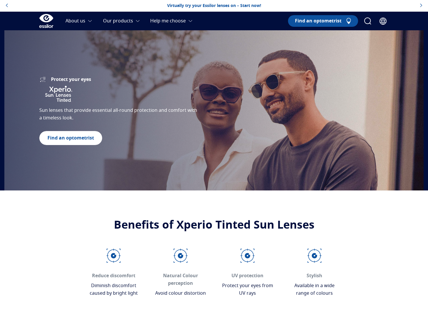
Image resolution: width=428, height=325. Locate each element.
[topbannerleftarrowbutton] (7, 5)
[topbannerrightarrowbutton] (421, 5)
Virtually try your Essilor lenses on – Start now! (214, 6)
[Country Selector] (383, 21)
